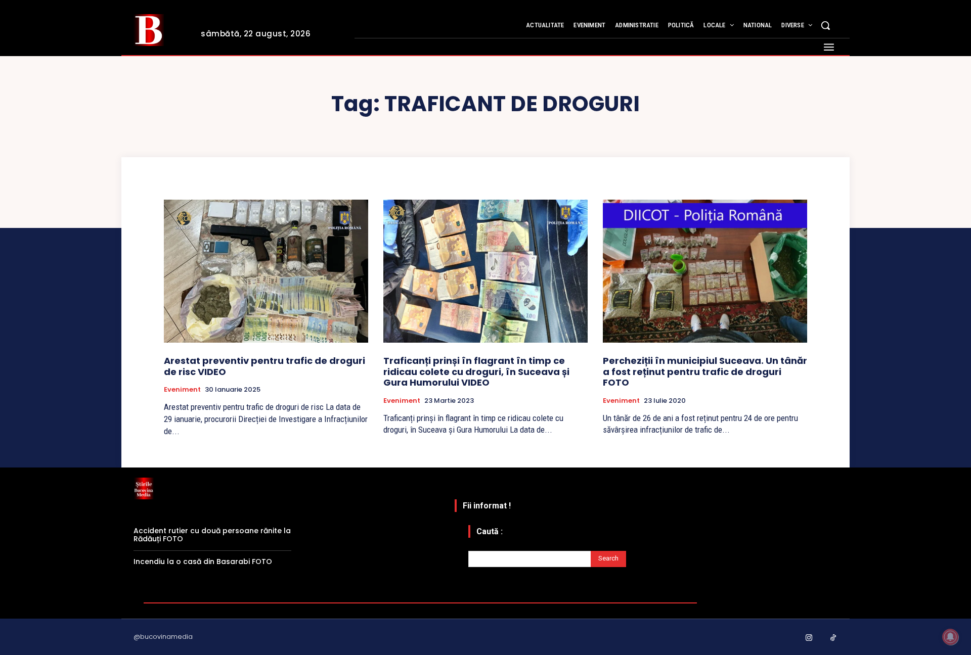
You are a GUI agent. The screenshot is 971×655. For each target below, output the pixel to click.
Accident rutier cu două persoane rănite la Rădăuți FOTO (212, 535)
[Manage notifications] (950, 637)
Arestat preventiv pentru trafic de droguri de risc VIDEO (264, 366)
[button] (825, 25)
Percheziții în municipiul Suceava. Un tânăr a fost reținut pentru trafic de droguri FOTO (705, 371)
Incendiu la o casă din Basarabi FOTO (203, 561)
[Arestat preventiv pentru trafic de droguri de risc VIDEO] (266, 271)
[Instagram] (809, 638)
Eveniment (182, 390)
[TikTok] (833, 638)
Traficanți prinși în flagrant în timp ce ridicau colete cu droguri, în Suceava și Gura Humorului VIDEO (476, 371)
